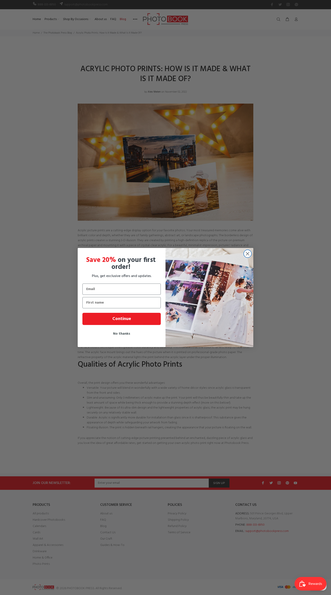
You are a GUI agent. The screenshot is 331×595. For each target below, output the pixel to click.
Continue (121, 318)
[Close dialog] (248, 254)
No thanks (121, 334)
